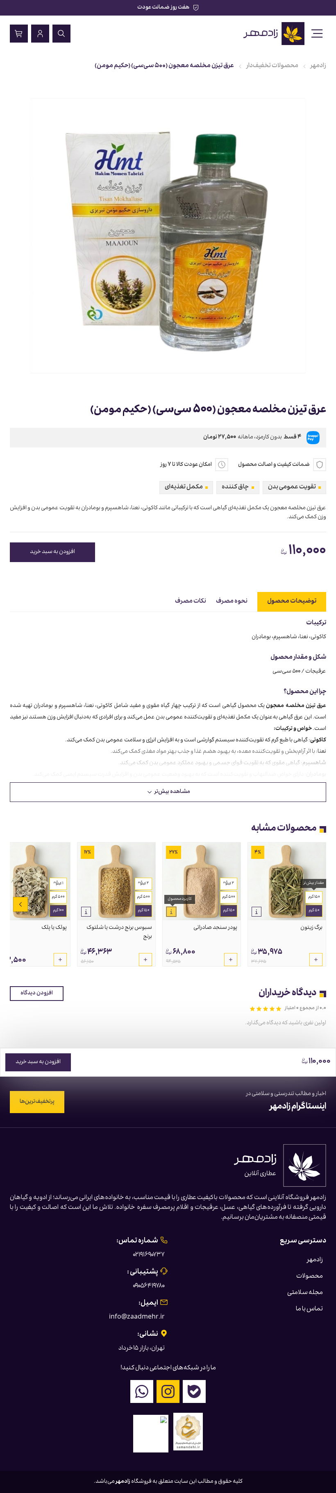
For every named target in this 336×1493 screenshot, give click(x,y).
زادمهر (318, 66)
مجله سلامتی (305, 1293)
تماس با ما (309, 1310)
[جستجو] (61, 34)
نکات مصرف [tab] (190, 602)
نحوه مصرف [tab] (231, 602)
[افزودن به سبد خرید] (315, 959)
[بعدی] (20, 904)
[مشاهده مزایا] (256, 911)
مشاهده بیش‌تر (172, 792)
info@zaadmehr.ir (137, 1318)
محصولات (309, 1277)
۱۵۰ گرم (314, 897)
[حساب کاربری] (40, 34)
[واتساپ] (141, 1391)
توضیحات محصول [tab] (291, 602)
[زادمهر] (274, 33)
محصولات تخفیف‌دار (272, 66)
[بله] (194, 1391)
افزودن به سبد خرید (52, 552)
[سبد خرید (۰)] (19, 34)
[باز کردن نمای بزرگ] (168, 236)
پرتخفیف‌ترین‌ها (37, 1102)
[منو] (317, 34)
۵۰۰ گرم (228, 897)
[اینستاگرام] (168, 1391)
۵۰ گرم (314, 911)
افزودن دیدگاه (36, 993)
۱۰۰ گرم (58, 911)
